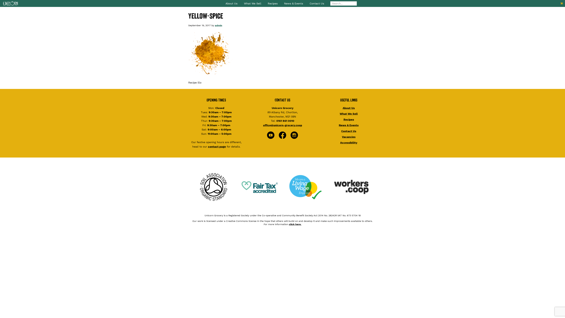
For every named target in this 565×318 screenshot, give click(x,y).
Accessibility (348, 142)
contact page (217, 146)
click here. (295, 224)
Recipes (349, 119)
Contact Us (348, 131)
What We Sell (349, 113)
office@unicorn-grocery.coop (282, 125)
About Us (349, 108)
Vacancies (348, 136)
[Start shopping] (561, 3)
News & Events (349, 125)
